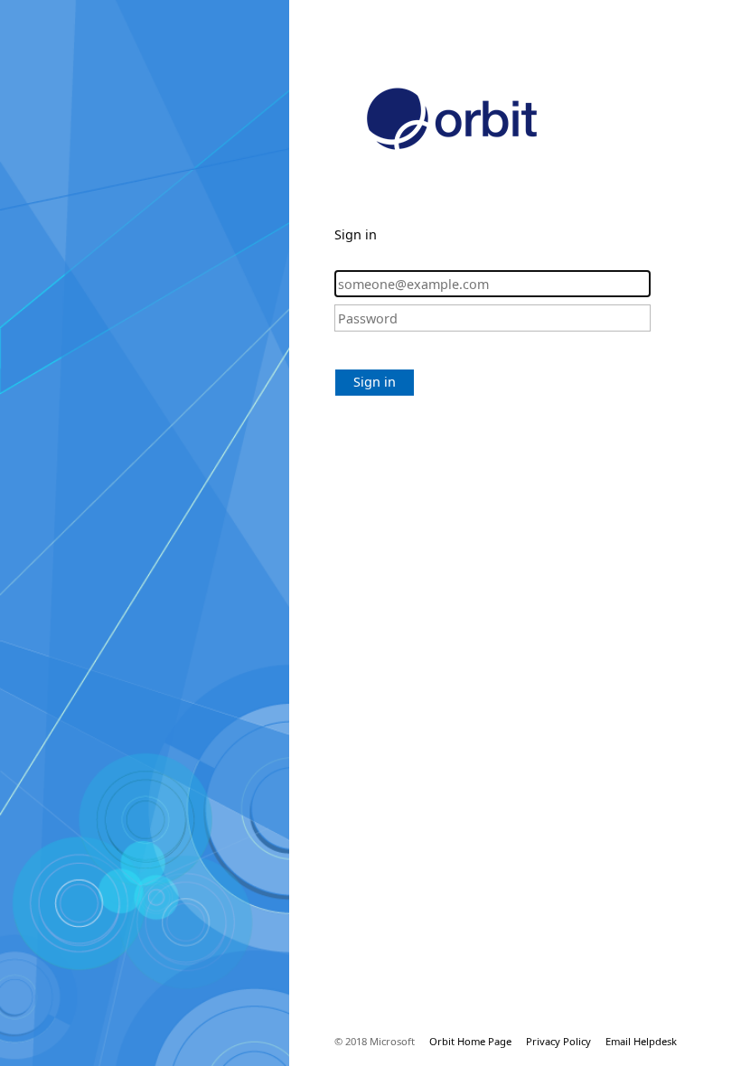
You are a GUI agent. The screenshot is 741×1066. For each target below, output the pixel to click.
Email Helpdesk (641, 1041)
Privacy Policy (558, 1041)
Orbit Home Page (470, 1041)
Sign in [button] (374, 381)
